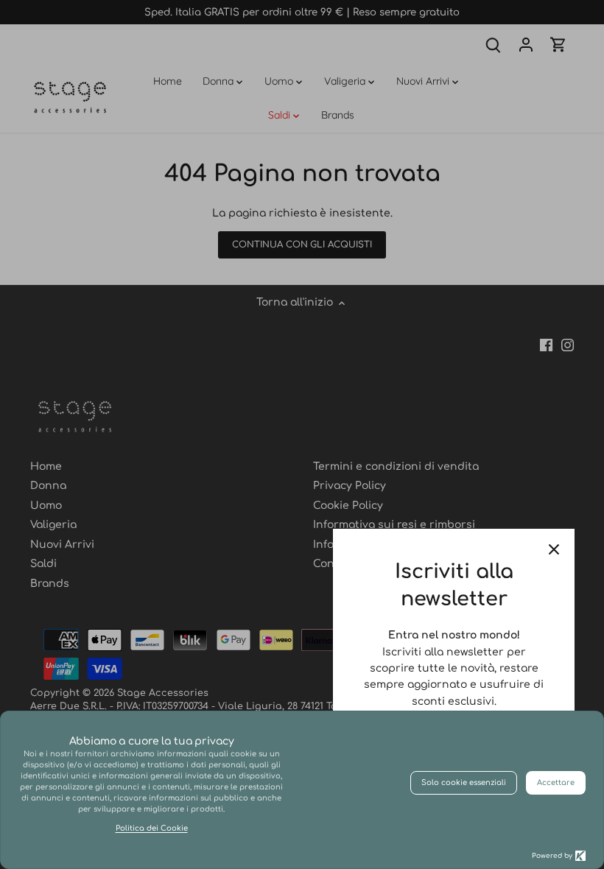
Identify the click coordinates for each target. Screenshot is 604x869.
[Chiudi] (554, 549)
